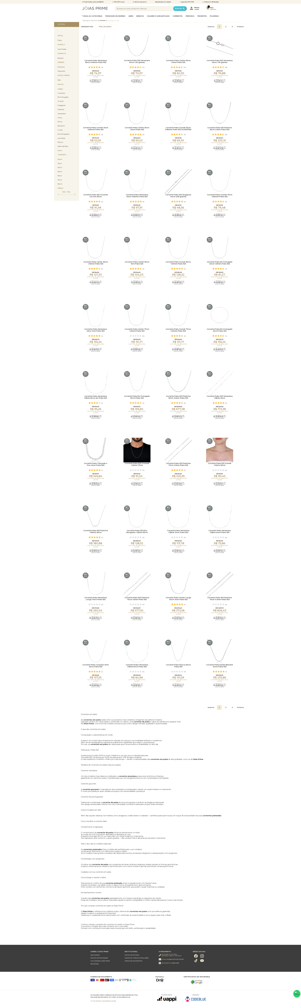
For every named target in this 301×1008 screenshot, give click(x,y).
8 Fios (60, 122)
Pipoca (60, 142)
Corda (60, 130)
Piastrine (61, 109)
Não (59, 80)
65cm (60, 176)
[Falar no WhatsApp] (296, 993)
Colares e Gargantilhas (158, 16)
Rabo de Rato (63, 146)
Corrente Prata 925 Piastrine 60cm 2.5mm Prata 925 (219, 129)
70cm (60, 180)
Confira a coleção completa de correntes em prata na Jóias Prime (108, 924)
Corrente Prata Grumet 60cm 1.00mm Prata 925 (178, 263)
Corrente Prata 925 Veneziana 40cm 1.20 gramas (137, 61)
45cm (60, 163)
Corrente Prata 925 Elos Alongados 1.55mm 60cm (137, 531)
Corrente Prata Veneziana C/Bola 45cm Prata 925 (219, 531)
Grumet (60, 101)
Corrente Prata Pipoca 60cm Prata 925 (178, 666)
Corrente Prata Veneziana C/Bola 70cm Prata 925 (178, 531)
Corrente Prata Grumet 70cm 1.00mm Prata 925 (178, 330)
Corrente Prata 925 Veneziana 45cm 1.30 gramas (220, 61)
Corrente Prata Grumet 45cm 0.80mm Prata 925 (95, 129)
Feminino (61, 67)
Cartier (60, 89)
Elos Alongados (63, 134)
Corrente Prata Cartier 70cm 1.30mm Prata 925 (137, 330)
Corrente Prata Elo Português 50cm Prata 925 (137, 397)
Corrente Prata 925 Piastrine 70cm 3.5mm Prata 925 (137, 599)
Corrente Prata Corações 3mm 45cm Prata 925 (95, 666)
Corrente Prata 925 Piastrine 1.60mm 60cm (95, 531)
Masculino (61, 71)
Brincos (140, 16)
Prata (60, 40)
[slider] (58, 194)
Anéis (131, 16)
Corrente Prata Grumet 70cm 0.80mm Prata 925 (219, 196)
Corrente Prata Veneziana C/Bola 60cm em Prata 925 (95, 397)
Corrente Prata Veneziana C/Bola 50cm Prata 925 (137, 666)
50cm (60, 167)
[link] (105, 955)
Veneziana (62, 113)
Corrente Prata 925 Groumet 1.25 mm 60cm (95, 196)
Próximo (240, 27)
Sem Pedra (62, 49)
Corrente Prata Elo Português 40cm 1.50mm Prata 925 (219, 263)
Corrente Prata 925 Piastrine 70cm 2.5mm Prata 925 (178, 464)
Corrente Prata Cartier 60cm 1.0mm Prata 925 (178, 61)
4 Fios (60, 118)
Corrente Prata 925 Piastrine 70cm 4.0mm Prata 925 (219, 599)
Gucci (60, 150)
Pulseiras (214, 16)
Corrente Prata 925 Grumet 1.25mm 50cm (219, 464)
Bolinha (60, 58)
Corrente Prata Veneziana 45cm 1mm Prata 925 (95, 330)
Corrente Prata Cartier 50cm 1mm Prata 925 (137, 263)
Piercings (190, 16)
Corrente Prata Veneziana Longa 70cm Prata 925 (95, 599)
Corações (61, 93)
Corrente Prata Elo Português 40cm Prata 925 (219, 330)
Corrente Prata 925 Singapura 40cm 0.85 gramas (178, 196)
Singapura (61, 105)
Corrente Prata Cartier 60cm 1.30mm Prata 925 (95, 263)
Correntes (177, 16)
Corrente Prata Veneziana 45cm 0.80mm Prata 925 (137, 196)
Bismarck (61, 126)
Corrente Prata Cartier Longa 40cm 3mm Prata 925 (178, 599)
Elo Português (63, 97)
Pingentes (202, 16)
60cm (60, 171)
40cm (60, 159)
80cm (60, 184)
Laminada (61, 138)
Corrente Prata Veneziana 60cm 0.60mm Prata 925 (95, 61)
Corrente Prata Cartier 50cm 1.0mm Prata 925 (137, 129)
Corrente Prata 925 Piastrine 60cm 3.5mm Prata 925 (178, 397)
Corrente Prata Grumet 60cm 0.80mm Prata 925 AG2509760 (178, 129)
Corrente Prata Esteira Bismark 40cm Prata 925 (219, 666)
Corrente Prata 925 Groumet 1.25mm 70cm (137, 464)
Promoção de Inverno (115, 16)
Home (90, 20)
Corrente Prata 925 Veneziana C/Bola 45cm (220, 397)
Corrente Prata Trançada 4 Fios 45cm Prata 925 (95, 464)
